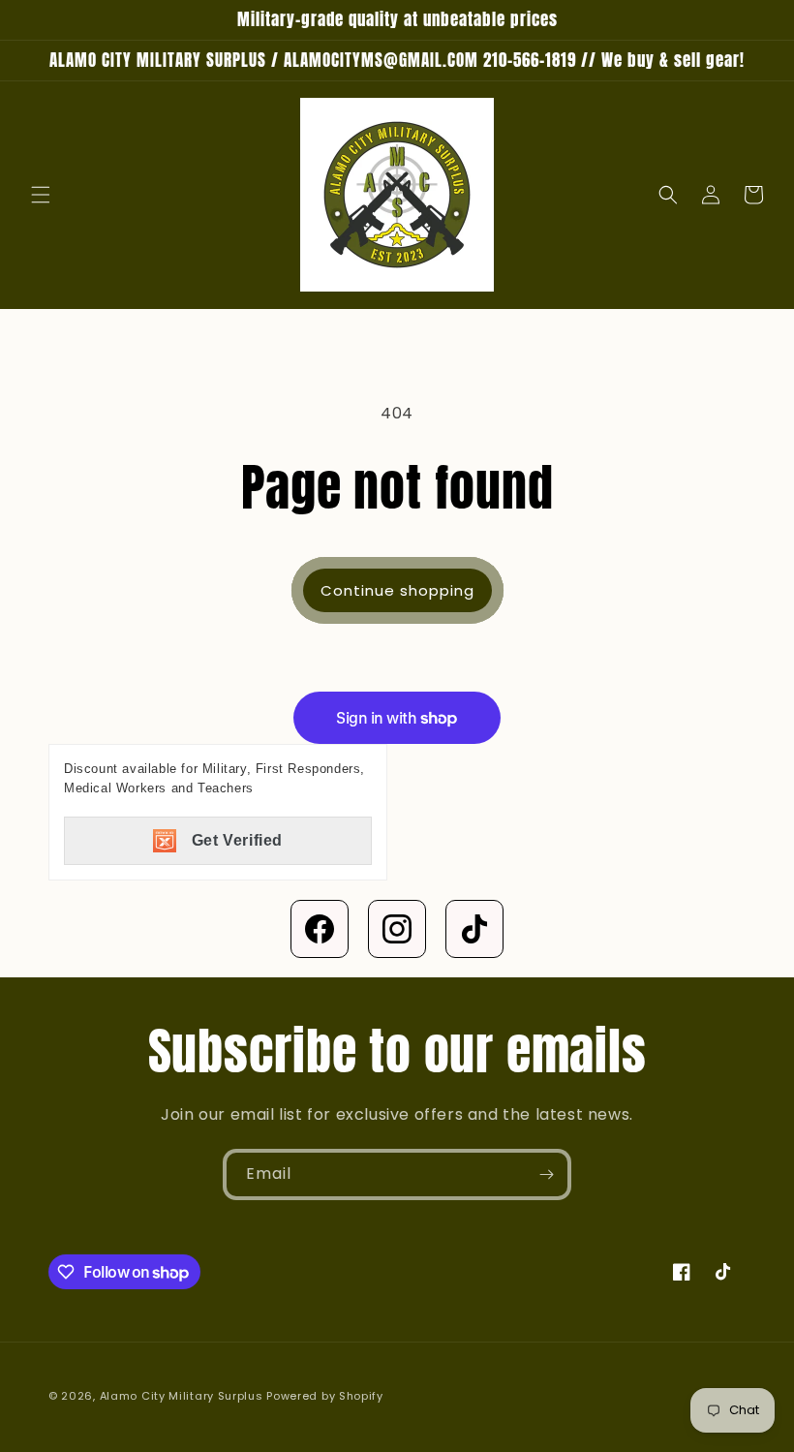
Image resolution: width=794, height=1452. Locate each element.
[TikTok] (474, 929)
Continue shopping (397, 590)
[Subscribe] (546, 1174)
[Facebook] (319, 929)
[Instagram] (397, 929)
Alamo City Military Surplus (181, 1396)
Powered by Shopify (324, 1396)
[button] (40, 194)
